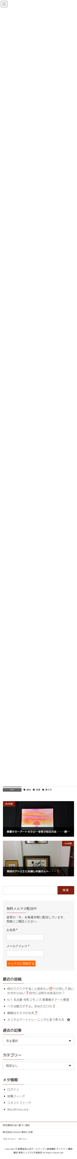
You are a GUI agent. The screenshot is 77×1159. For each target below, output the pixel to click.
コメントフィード (19, 1103)
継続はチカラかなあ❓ (22, 1013)
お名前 (12, 930)
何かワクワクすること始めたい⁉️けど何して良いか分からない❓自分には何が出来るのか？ (40, 991)
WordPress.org (17, 1109)
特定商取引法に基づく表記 (16, 1125)
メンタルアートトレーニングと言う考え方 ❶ (38, 1019)
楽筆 (38, 789)
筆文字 (48, 789)
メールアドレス (18, 946)
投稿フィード (16, 1096)
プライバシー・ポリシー (15, 1139)
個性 (29, 789)
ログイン (13, 1089)
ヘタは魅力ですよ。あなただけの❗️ (31, 1006)
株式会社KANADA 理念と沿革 (18, 1132)
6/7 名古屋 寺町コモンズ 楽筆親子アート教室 (38, 1000)
